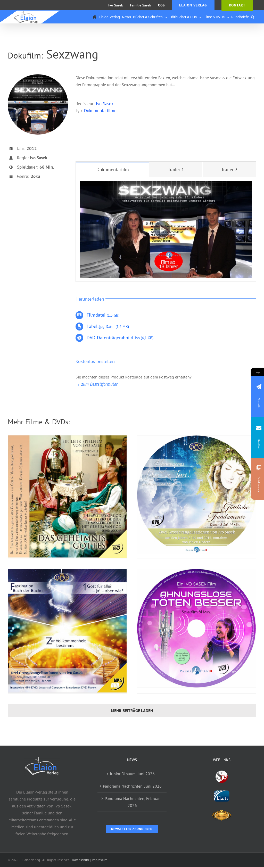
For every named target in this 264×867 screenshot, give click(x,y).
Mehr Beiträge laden (132, 710)
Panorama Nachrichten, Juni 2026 (132, 786)
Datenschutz (80, 860)
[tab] (112, 169)
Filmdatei (103, 315)
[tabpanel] (166, 229)
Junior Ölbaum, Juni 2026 (132, 773)
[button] (252, 17)
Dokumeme (100, 110)
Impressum (100, 860)
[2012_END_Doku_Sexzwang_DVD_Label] (38, 76)
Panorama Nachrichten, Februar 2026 (132, 802)
